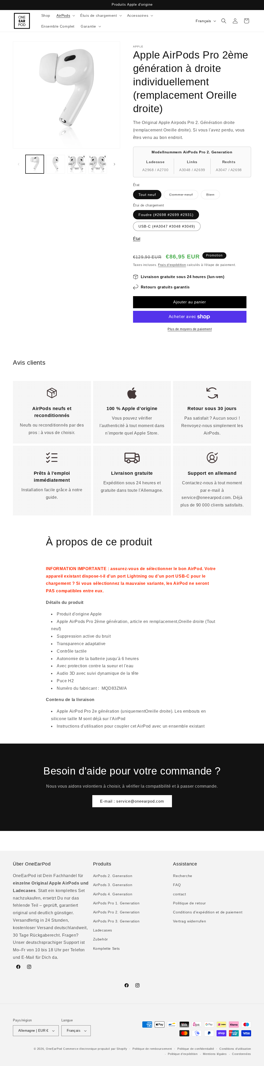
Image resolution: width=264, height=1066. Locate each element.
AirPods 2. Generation (113, 876)
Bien (213, 195)
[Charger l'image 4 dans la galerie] (97, 164)
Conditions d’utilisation (235, 1048)
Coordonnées (241, 1053)
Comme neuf (183, 195)
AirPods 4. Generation (113, 894)
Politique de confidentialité (195, 1048)
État (136, 239)
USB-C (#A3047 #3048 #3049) (166, 226)
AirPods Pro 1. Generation (116, 903)
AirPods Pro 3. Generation (116, 921)
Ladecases (102, 930)
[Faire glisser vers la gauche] (18, 164)
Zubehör (100, 939)
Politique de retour (189, 903)
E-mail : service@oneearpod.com (132, 801)
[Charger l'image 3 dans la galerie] (77, 164)
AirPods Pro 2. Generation (116, 912)
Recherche (182, 876)
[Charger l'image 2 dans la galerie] (55, 164)
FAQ (177, 885)
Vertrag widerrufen (189, 921)
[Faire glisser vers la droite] (114, 164)
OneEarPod (54, 1048)
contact (179, 894)
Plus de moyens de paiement (190, 329)
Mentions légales (215, 1053)
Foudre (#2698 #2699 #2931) (166, 215)
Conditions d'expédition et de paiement (207, 912)
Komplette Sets (106, 948)
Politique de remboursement (152, 1048)
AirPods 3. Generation (113, 885)
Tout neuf (147, 195)
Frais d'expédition (172, 265)
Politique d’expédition (182, 1053)
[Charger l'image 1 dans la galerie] (35, 164)
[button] (65, 15)
